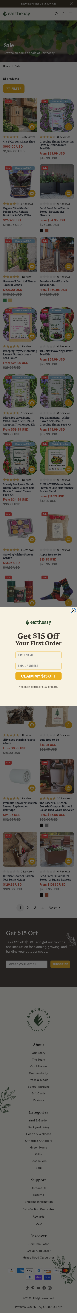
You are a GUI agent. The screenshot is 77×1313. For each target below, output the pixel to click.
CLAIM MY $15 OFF (38, 676)
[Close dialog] (73, 610)
